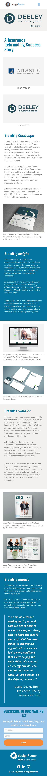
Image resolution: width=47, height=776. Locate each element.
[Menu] (39, 4)
